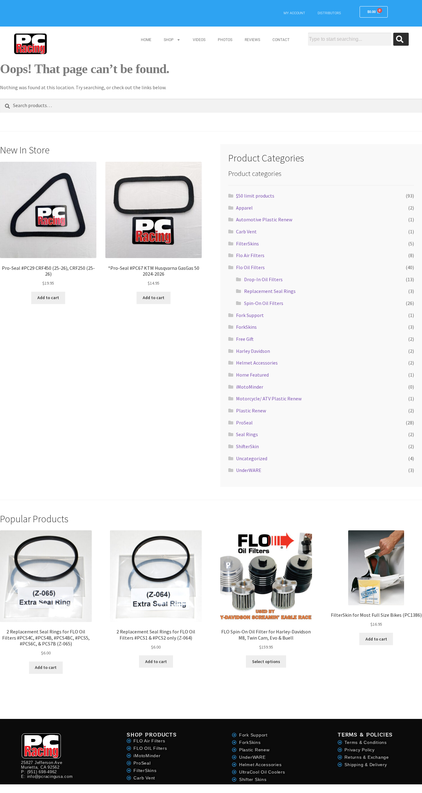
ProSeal (244, 422)
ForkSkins (246, 327)
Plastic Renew (251, 410)
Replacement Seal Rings (270, 291)
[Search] (401, 39)
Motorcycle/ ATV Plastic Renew (269, 398)
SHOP (169, 40)
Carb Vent (246, 231)
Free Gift (245, 339)
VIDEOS (199, 40)
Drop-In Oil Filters (263, 279)
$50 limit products (255, 196)
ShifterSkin (247, 446)
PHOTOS (225, 40)
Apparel (244, 208)
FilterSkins (247, 243)
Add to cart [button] (48, 297)
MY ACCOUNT (294, 13)
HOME (146, 40)
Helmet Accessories (257, 363)
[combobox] (349, 39)
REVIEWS (252, 40)
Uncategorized (251, 458)
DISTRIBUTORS (329, 13)
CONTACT (280, 40)
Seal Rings (247, 434)
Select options (266, 661)
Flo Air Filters (250, 255)
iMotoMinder (249, 387)
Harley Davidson (253, 351)
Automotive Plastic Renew (264, 219)
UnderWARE (248, 470)
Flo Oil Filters (250, 267)
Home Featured (252, 375)
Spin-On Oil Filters (263, 303)
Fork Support (250, 315)
